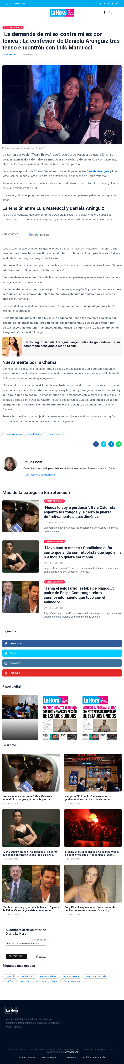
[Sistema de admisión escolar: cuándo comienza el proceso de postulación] (20, 717)
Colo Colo (10, 976)
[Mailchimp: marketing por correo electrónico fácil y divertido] (41, 959)
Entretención (57, 492)
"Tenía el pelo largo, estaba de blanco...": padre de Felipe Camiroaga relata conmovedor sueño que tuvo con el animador (79, 595)
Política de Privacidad (94, 1057)
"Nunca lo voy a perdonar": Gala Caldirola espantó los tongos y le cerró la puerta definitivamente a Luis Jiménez (79, 512)
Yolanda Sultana (70, 976)
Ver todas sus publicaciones (40, 474)
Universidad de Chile (95, 976)
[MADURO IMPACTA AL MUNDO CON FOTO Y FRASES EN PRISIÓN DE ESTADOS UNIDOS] (60, 717)
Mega (55, 981)
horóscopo (41, 981)
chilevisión (24, 981)
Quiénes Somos (26, 1057)
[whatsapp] (119, 444)
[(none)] (9, 463)
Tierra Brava (54, 434)
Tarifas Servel (49, 1057)
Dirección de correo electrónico (22, 943)
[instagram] (108, 4)
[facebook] (101, 4)
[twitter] (105, 4)
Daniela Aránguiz (98, 171)
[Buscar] (110, 12)
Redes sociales (48, 976)
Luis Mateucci (35, 434)
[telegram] (116, 4)
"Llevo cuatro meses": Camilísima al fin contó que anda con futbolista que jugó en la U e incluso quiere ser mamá (83, 552)
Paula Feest (11, 54)
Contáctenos (70, 1057)
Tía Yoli (9, 981)
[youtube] (112, 4)
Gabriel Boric (27, 976)
